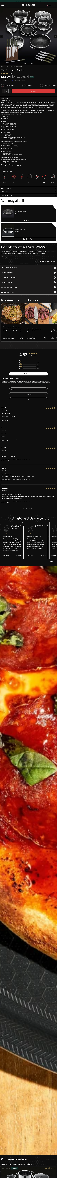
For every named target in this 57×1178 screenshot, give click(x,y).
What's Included (6, 188)
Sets (11, 66)
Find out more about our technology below (45, 261)
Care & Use (4, 192)
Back (3, 66)
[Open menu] (2, 5)
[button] (28, 361)
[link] (6, 73)
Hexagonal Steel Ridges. (11, 268)
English (49, 5)
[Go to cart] (54, 5)
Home (7, 66)
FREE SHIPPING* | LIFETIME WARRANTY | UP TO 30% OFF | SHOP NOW (28, 1)
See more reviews (28, 509)
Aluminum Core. (8, 282)
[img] (19, 378)
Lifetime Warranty (6, 195)
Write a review (28, 374)
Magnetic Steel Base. (10, 277)
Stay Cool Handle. (9, 292)
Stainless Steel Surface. (10, 287)
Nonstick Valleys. (9, 272)
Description (4, 98)
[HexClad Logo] (28, 5)
